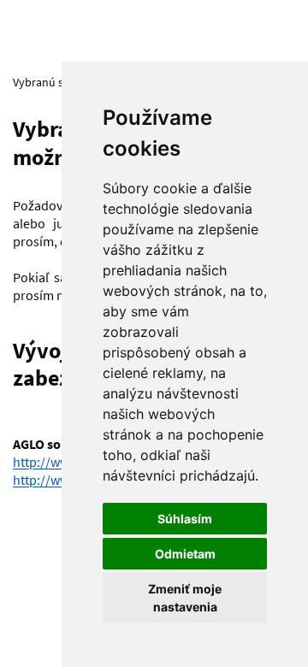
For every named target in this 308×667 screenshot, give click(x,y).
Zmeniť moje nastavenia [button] (185, 597)
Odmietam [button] (185, 553)
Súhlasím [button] (184, 518)
